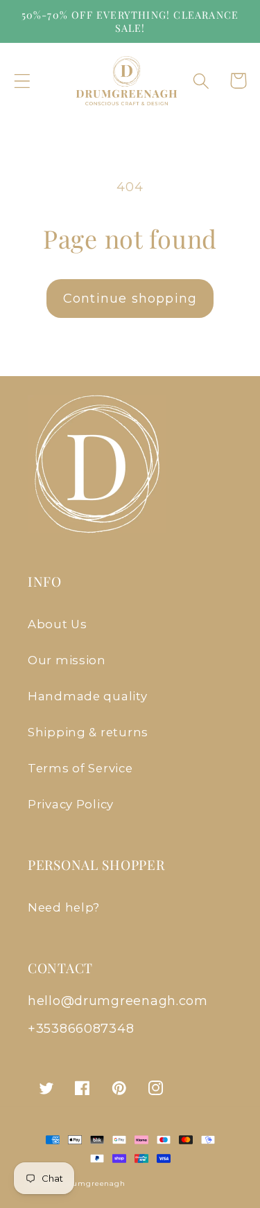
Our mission (67, 660)
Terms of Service (80, 768)
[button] (22, 80)
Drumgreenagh (94, 1183)
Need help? (64, 907)
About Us (57, 624)
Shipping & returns (88, 732)
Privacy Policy (71, 804)
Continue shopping (130, 298)
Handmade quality (88, 696)
